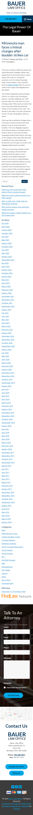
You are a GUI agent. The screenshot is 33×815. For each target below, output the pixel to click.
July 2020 (5, 353)
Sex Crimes (6, 580)
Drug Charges (7, 550)
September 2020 (8, 346)
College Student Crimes (11, 537)
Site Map (15, 804)
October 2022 (7, 273)
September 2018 (8, 423)
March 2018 (6, 442)
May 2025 (5, 240)
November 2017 (8, 456)
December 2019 (8, 373)
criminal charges (13, 85)
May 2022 (5, 280)
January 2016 (7, 522)
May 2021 (5, 320)
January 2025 (7, 243)
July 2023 (5, 263)
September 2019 (8, 383)
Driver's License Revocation (12, 547)
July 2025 (5, 237)
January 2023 (7, 270)
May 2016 (5, 512)
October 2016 (7, 499)
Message (7, 658)
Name (6, 627)
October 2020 (7, 343)
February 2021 (7, 330)
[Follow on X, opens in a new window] (16, 786)
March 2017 (6, 482)
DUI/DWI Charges (8, 560)
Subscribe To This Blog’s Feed (13, 591)
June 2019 (5, 393)
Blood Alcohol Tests (9, 534)
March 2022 (6, 286)
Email (7, 637)
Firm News (10, 62)
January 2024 (7, 256)
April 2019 (6, 399)
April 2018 (6, 439)
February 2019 (7, 406)
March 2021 (6, 326)
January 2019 (7, 409)
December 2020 (8, 336)
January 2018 (7, 449)
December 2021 (8, 296)
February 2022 (7, 290)
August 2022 (6, 276)
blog (3, 530)
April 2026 (6, 227)
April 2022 (6, 283)
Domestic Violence (9, 543)
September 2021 (8, 306)
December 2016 (8, 492)
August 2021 (6, 310)
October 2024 (7, 246)
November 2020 (8, 339)
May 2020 (5, 356)
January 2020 (7, 369)
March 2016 (6, 519)
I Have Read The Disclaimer (17, 688)
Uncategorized (7, 583)
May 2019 (5, 396)
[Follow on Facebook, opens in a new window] (12, 786)
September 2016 (8, 502)
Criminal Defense (8, 540)
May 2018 (5, 436)
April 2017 (6, 479)
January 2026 (7, 230)
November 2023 (8, 260)
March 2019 (6, 403)
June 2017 (5, 472)
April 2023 (6, 266)
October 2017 (7, 459)
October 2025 (7, 233)
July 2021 (5, 313)
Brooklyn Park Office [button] (16, 767)
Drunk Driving (7, 553)
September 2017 (8, 462)
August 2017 (6, 466)
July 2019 (5, 389)
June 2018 (5, 432)
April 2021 (6, 323)
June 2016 (5, 509)
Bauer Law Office (16, 59)
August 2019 (6, 386)
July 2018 (5, 429)
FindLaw (16, 809)
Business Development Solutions (16, 806)
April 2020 (6, 359)
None (4, 577)
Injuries (5, 573)
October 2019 (7, 379)
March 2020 (6, 363)
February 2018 (7, 446)
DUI (3, 557)
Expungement (7, 567)
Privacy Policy (26, 804)
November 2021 (8, 300)
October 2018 (7, 419)
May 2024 (5, 253)
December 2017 (8, 452)
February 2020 (7, 366)
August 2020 (6, 349)
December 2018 (8, 413)
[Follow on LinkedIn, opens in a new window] (20, 786)
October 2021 (7, 303)
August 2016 (6, 506)
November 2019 (8, 376)
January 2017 (7, 489)
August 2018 (6, 426)
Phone (6, 648)
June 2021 (5, 316)
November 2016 (8, 496)
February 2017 (7, 486)
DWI (3, 563)
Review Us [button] (16, 773)
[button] (27, 19)
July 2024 (5, 250)
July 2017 (5, 469)
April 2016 (6, 516)
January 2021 (7, 333)
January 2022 (7, 293)
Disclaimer (7, 683)
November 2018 (8, 416)
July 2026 (5, 223)
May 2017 (5, 476)
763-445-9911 (11, 19)
